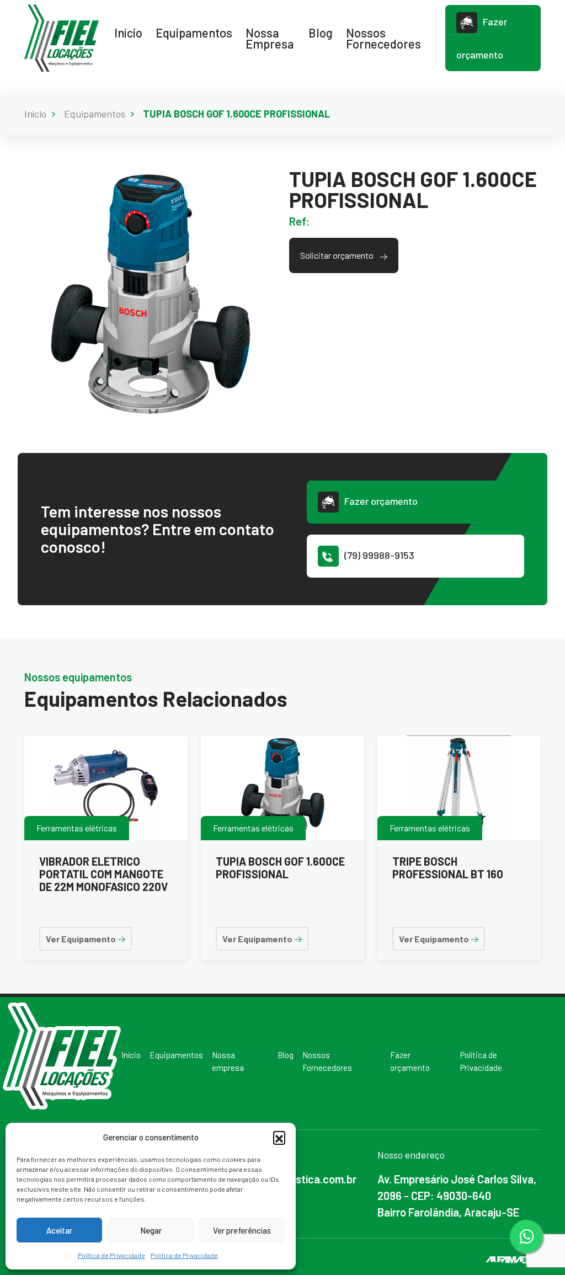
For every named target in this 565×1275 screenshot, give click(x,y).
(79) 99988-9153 (379, 554)
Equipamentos (194, 32)
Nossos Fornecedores (383, 38)
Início (128, 32)
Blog (320, 32)
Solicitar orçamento (337, 255)
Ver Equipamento (82, 938)
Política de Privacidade (111, 1255)
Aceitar (59, 1230)
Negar (151, 1230)
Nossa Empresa (270, 38)
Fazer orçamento (481, 38)
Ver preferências (242, 1230)
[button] (279, 1137)
